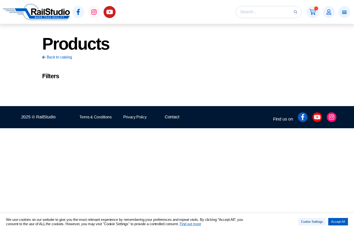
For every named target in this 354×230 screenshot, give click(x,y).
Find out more (190, 224)
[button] (329, 12)
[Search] (295, 12)
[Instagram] (94, 12)
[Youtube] (110, 12)
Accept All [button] (338, 222)
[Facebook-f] (78, 12)
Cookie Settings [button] (312, 222)
